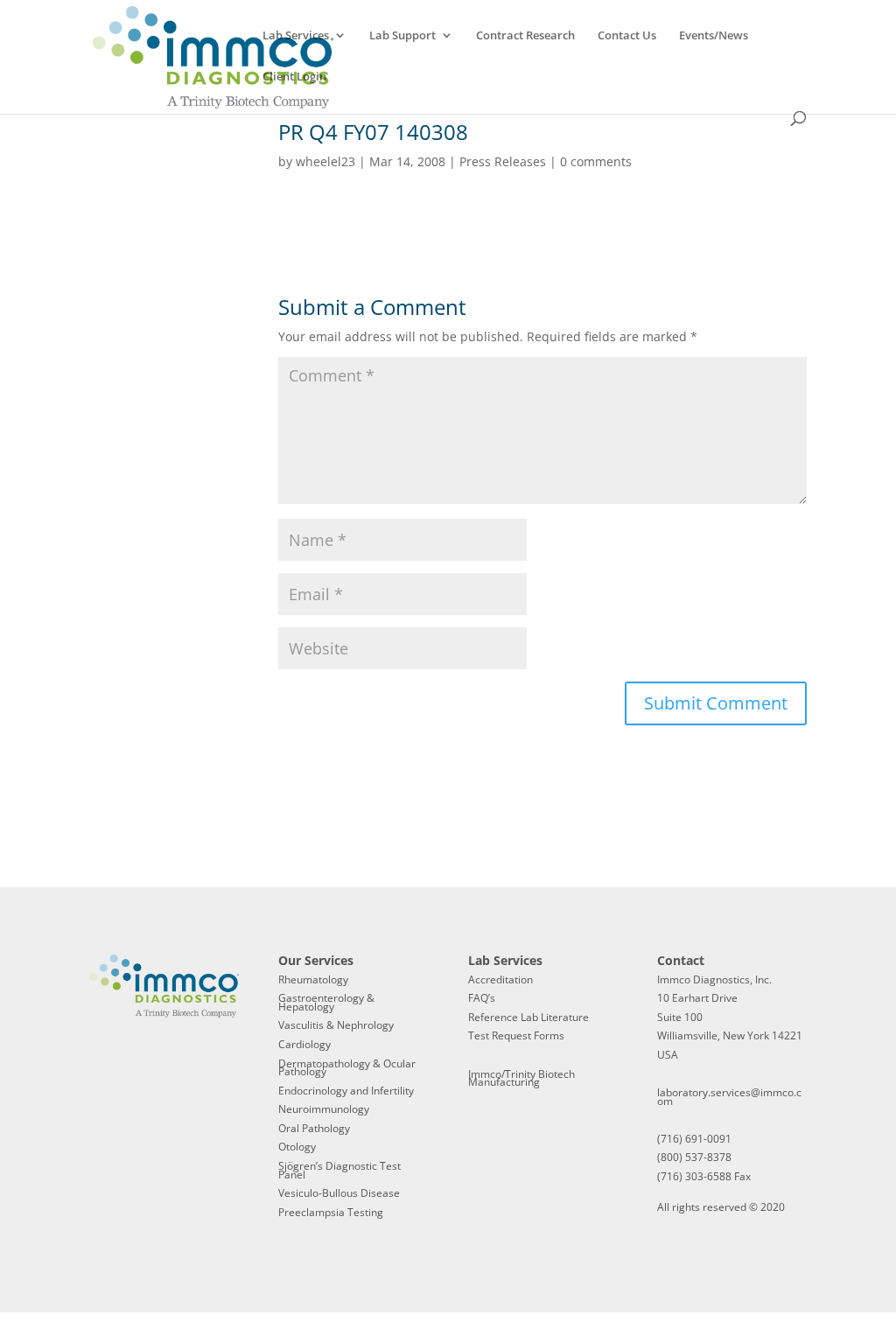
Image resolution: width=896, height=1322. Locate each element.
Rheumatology (313, 979)
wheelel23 (325, 161)
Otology (297, 1146)
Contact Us (627, 36)
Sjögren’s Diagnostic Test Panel (339, 1170)
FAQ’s (481, 997)
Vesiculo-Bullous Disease (339, 1193)
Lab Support (402, 36)
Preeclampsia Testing (330, 1212)
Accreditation (500, 979)
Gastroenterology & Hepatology (326, 1002)
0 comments (596, 161)
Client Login (294, 77)
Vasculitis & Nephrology (336, 1025)
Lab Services (295, 36)
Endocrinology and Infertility (346, 1090)
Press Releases (502, 161)
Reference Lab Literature (528, 1017)
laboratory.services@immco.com (729, 1097)
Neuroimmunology (323, 1109)
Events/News (713, 36)
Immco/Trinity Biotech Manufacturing (521, 1078)
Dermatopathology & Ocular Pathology (347, 1068)
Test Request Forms (516, 1035)
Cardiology (304, 1044)
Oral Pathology (314, 1128)
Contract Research (525, 36)
